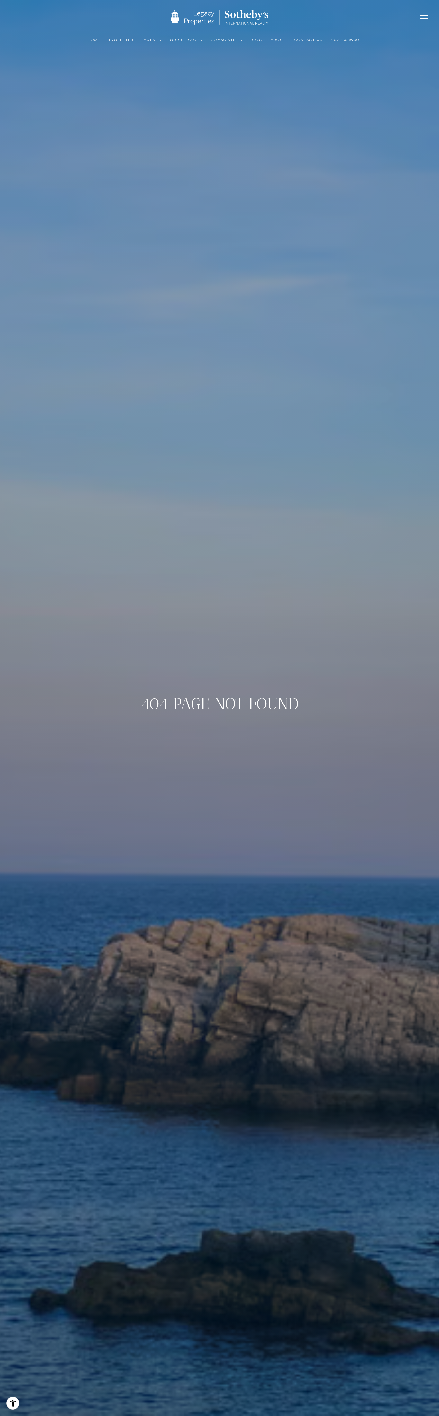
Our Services (186, 40)
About (278, 40)
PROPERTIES (122, 40)
